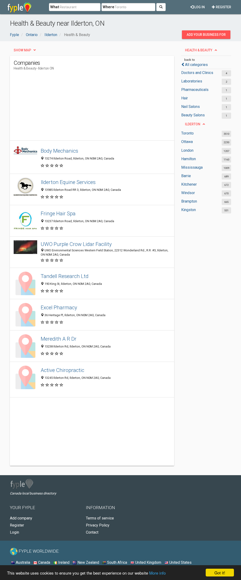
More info (157, 573)
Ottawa (187, 141)
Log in (199, 7)
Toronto (187, 133)
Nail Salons (190, 106)
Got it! (219, 573)
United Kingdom (147, 562)
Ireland (63, 562)
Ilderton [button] (192, 124)
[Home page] (19, 7)
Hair (184, 98)
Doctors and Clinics (197, 72)
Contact (92, 532)
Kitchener (189, 184)
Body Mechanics (59, 151)
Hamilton (188, 159)
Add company (21, 518)
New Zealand (87, 562)
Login (14, 532)
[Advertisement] (99, 107)
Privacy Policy (97, 525)
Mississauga (192, 167)
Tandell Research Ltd (64, 276)
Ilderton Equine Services (68, 182)
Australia (22, 562)
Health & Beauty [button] (198, 50)
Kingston (188, 210)
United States (180, 562)
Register (223, 7)
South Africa (116, 562)
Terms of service (100, 518)
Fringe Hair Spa (58, 213)
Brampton (189, 201)
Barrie (186, 176)
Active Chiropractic (62, 370)
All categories (196, 64)
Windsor (188, 193)
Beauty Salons (193, 115)
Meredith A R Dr (58, 339)
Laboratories (191, 81)
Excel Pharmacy (59, 307)
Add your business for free (206, 36)
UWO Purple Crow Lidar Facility (76, 244)
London (187, 150)
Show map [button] (22, 50)
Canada (43, 562)
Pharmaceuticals (195, 89)
